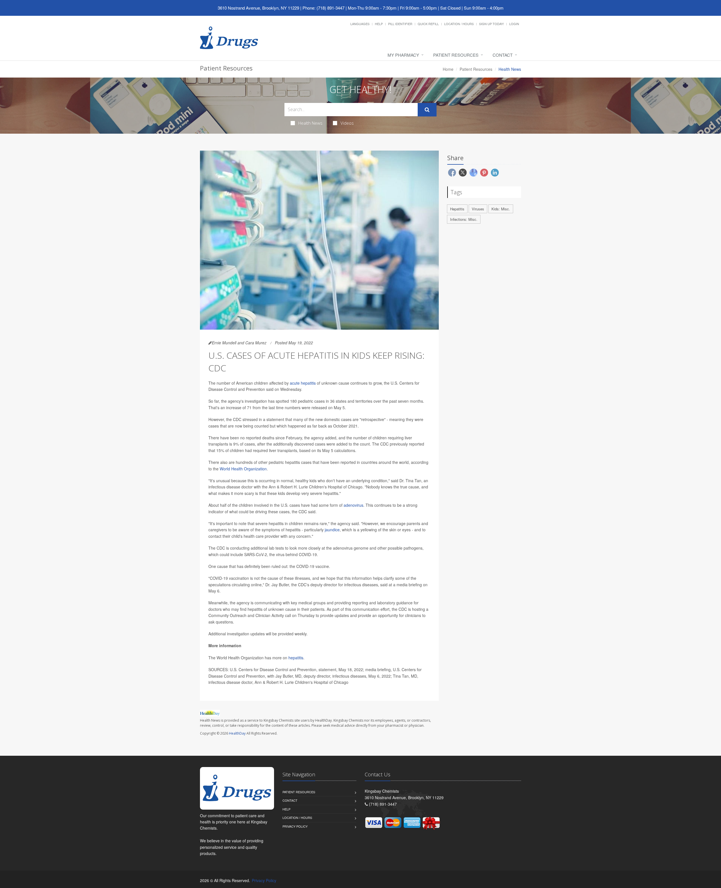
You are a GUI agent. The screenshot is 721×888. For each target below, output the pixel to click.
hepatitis (295, 657)
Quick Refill (428, 23)
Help (379, 23)
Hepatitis (457, 208)
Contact (503, 55)
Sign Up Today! (491, 23)
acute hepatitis (303, 383)
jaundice (332, 529)
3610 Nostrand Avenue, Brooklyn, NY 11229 (258, 8)
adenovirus (353, 505)
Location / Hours (459, 23)
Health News (310, 123)
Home (448, 69)
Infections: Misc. (463, 219)
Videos (347, 123)
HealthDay (237, 733)
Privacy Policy (295, 826)
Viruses (478, 208)
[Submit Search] (427, 109)
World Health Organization (243, 468)
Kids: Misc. (500, 208)
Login (514, 23)
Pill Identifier (400, 23)
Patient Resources (456, 55)
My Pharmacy (403, 55)
